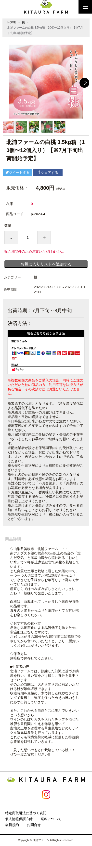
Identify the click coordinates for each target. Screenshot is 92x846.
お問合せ (34, 825)
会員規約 (12, 825)
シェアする (49, 172)
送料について (51, 819)
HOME (11, 22)
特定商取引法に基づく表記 (25, 813)
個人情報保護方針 (19, 819)
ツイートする (19, 172)
